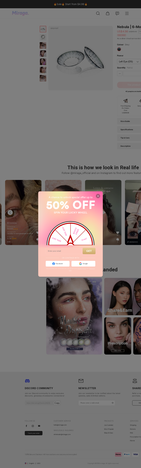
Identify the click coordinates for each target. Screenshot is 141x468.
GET (89, 250)
